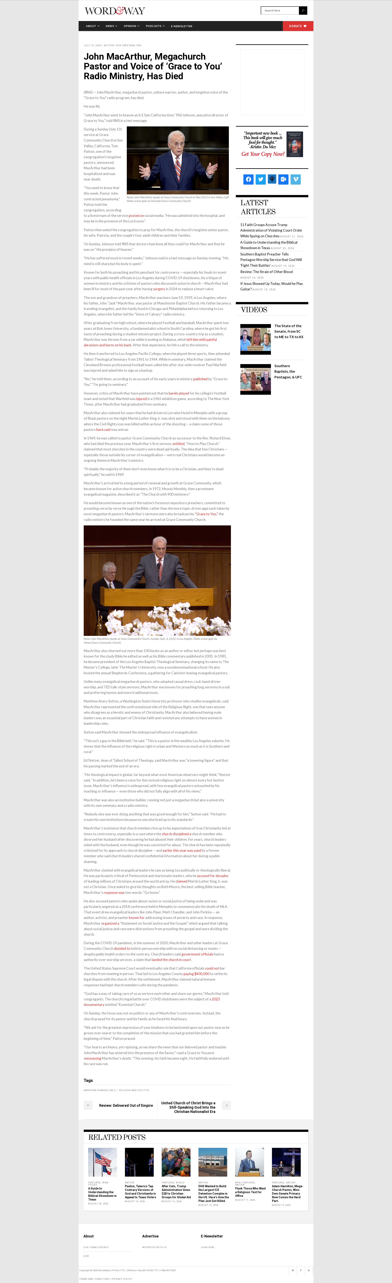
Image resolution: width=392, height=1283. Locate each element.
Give (86, 1256)
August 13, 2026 (135, 1201)
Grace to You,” (207, 514)
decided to (122, 948)
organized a (110, 923)
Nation (129, 1182)
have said (103, 429)
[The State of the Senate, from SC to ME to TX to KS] (255, 353)
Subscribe (207, 1247)
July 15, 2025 (92, 45)
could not (212, 968)
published (200, 379)
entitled (179, 443)
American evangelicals (100, 1090)
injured (141, 399)
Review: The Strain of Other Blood (266, 272)
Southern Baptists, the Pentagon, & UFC (288, 371)
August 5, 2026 (281, 1205)
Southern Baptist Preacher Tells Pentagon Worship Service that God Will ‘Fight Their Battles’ (271, 259)
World (180, 1182)
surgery (159, 289)
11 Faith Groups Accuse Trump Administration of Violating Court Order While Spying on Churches (271, 230)
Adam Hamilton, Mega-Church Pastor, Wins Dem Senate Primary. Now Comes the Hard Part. (287, 1194)
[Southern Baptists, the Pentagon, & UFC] (255, 393)
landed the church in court (171, 960)
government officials (197, 954)
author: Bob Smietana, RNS (123, 45)
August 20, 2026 (98, 1203)
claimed (181, 881)
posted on (136, 215)
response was (114, 892)
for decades (219, 876)
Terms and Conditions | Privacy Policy (105, 1279)
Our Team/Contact (96, 1247)
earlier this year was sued (182, 850)
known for (137, 917)
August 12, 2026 (172, 1201)
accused (203, 876)
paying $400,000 (196, 974)
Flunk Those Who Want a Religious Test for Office (250, 1192)
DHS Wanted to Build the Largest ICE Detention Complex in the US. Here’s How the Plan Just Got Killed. (213, 1194)
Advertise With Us (154, 1247)
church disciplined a (176, 834)
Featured (94, 1182)
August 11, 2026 (245, 1200)
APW (238, 1182)
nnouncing (93, 1058)
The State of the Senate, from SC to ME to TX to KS (288, 331)
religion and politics (134, 1090)
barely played (179, 393)
